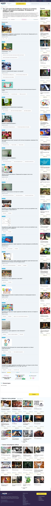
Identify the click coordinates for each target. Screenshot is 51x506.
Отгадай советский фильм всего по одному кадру (44, 227)
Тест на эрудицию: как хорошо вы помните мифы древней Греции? (44, 123)
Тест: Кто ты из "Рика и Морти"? (26, 485)
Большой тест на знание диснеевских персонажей (44, 316)
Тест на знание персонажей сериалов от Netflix (44, 48)
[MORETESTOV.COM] (4, 494)
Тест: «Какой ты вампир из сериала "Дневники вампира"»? (27, 439)
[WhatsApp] (21, 376)
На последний (10, 248)
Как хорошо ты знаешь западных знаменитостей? (27, 455)
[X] (19, 376)
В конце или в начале (6, 144)
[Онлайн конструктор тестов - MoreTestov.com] (3, 4)
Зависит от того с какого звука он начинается (21, 316)
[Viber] (20, 376)
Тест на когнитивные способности (4, 439)
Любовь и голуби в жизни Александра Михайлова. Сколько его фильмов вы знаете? (44, 272)
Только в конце (21, 144)
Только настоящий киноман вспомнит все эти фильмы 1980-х (44, 331)
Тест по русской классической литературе (16, 409)
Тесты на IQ (24, 499)
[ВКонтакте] (17, 376)
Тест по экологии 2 (43, 256)
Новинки (40, 497)
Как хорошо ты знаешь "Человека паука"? (4, 485)
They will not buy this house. (29, 195)
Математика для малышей (44, 107)
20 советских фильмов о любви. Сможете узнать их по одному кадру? (16, 456)
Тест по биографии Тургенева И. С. (45, 182)
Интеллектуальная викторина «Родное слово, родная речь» (45, 167)
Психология (24, 498)
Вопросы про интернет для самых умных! (44, 212)
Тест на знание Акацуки (38, 438)
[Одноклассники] (18, 376)
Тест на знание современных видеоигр (16, 485)
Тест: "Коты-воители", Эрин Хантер (44, 152)
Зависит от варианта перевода (12, 334)
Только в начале (13, 144)
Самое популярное (42, 496)
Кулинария (24, 500)
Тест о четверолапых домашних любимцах (15, 439)
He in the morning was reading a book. (21, 74)
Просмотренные (41, 500)
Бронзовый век (42, 196)
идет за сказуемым (5, 110)
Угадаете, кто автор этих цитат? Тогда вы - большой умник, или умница (44, 34)
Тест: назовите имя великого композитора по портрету (5, 409)
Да (3, 38)
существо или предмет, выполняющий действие (10, 57)
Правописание (13, 19)
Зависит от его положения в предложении (9, 265)
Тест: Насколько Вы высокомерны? (26, 424)
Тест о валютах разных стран (5, 455)
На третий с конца (16, 369)
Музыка (24, 496)
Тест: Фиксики (14, 423)
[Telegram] (22, 376)
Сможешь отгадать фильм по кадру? (44, 93)
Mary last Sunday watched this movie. (8, 195)
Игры (23, 495)
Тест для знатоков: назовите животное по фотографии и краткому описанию (38, 471)
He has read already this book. (18, 161)
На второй (4, 213)
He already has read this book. (29, 161)
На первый (9, 213)
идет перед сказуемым (27, 110)
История (24, 497)
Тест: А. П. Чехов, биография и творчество (38, 455)
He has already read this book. (7, 161)
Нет (6, 38)
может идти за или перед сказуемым (16, 110)
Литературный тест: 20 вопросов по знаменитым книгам (5, 424)
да (6, 299)
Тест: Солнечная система (44, 137)
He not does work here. (19, 195)
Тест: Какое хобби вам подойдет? (4, 470)
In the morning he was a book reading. (8, 77)
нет (3, 299)
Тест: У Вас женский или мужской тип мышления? (44, 242)
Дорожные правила (25, 501)
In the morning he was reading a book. (8, 74)
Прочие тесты (25, 504)
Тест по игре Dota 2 (37, 423)
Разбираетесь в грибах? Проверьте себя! (44, 19)
